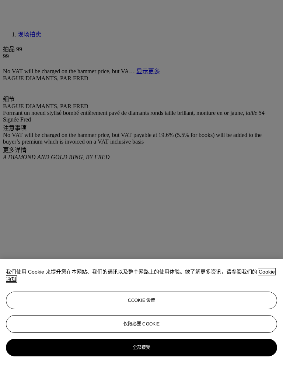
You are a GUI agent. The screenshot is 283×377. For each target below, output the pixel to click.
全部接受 (141, 347)
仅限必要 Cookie (141, 324)
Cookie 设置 (141, 300)
